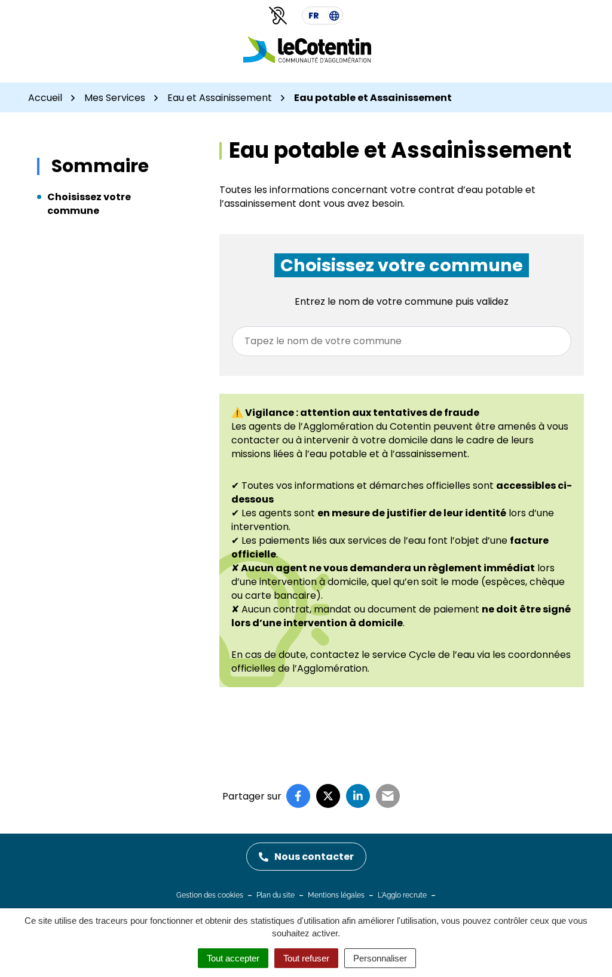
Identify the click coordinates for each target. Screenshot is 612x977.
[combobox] (401, 341)
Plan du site (275, 895)
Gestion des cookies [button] (209, 895)
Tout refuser (306, 958)
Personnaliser (380, 958)
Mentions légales (336, 895)
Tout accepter (233, 958)
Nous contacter (314, 856)
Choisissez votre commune (89, 204)
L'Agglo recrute (402, 895)
